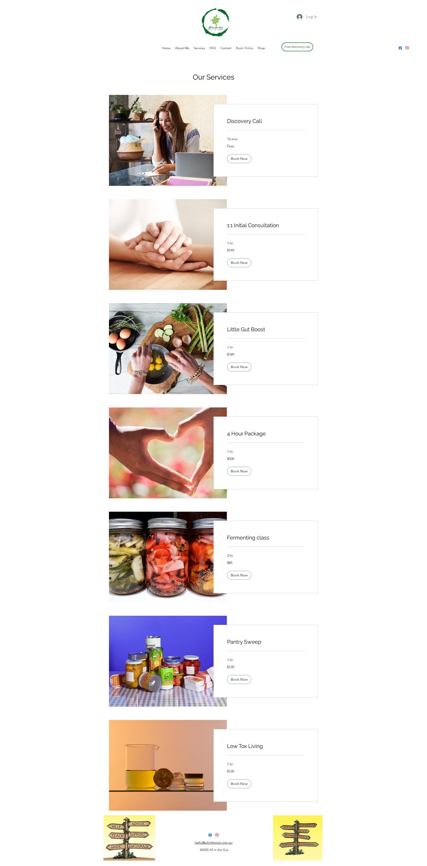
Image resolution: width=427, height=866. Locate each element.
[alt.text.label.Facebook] (400, 48)
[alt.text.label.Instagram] (407, 48)
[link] (265, 121)
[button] (239, 158)
